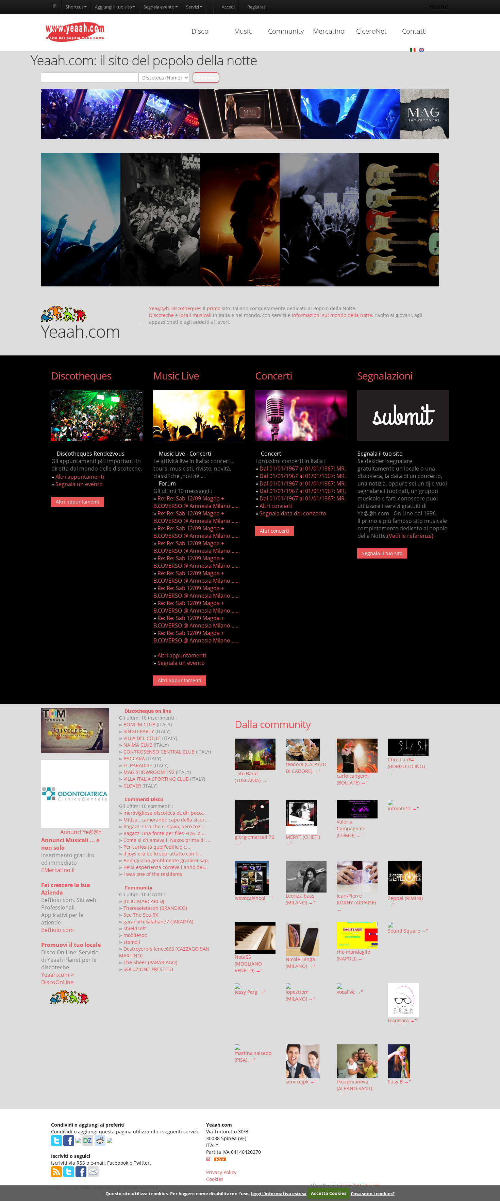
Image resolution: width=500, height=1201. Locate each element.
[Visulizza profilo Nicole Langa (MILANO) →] (306, 939)
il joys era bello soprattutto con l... (162, 853)
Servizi (192, 7)
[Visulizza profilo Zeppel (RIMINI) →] (408, 878)
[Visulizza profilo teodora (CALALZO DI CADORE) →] (306, 750)
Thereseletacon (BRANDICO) (155, 908)
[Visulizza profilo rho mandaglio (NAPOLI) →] (357, 935)
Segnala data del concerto (293, 513)
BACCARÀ (134, 758)
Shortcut (74, 7)
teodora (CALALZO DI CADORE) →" (306, 767)
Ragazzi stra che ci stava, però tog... (163, 826)
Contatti (414, 31)
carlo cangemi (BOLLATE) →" (353, 779)
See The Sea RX (140, 915)
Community (286, 31)
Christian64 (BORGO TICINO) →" (406, 766)
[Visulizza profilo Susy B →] (408, 1061)
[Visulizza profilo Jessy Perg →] (255, 986)
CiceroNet (371, 31)
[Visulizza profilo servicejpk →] (306, 1061)
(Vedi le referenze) (410, 536)
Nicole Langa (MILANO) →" (300, 962)
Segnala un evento (79, 484)
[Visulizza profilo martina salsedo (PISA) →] (255, 1047)
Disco (200, 31)
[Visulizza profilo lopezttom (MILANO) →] (306, 986)
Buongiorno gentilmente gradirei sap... (167, 860)
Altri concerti (276, 506)
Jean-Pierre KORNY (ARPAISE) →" (356, 903)
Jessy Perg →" (250, 992)
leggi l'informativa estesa (278, 1193)
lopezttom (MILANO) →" (300, 995)
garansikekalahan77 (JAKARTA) (158, 921)
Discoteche (161, 315)
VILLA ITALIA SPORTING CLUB (156, 779)
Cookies (214, 1179)
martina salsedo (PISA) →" (253, 1056)
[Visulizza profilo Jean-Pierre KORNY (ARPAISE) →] (357, 877)
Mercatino (329, 31)
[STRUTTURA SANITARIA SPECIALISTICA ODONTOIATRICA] (75, 794)
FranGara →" (402, 1020)
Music (243, 31)
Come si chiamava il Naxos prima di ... (166, 840)
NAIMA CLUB (137, 745)
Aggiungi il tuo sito (113, 7)
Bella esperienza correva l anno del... (165, 867)
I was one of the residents (152, 874)
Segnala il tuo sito (382, 553)
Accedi (228, 7)
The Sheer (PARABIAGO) (150, 962)
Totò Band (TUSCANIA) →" (252, 776)
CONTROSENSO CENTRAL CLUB (159, 751)
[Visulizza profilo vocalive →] (357, 986)
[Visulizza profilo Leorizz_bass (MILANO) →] (306, 877)
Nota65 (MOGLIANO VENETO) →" (249, 964)
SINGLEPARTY (138, 731)
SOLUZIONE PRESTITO (148, 969)
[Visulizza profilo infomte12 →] (408, 802)
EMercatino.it (58, 870)
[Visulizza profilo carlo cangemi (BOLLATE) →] (357, 756)
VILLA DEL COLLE (142, 738)
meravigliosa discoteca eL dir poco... (164, 813)
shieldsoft (134, 928)
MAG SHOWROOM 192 (148, 772)
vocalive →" (350, 992)
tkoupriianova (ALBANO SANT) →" (354, 1088)
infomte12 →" (403, 808)
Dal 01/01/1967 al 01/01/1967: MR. (303, 468)
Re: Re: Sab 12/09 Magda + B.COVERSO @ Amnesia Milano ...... (196, 502)
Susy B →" (399, 1081)
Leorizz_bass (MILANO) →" (300, 899)
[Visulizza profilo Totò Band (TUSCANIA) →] (255, 754)
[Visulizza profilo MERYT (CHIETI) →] (306, 817)
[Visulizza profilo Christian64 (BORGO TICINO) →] (408, 747)
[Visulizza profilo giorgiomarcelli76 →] (255, 817)
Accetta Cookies (328, 1193)
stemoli (131, 942)
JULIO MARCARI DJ (143, 901)
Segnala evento (159, 7)
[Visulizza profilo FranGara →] (408, 1000)
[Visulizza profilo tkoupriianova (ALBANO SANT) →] (357, 1061)
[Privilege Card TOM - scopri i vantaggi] (75, 730)
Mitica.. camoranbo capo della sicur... (166, 819)
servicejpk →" (301, 1081)
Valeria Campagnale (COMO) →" (351, 828)
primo (213, 308)
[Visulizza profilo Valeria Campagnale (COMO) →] (357, 809)
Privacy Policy (221, 1172)
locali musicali (195, 315)
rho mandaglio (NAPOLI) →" (353, 955)
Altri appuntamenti (79, 476)
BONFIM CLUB (139, 724)
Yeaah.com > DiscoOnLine (57, 978)
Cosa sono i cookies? (373, 1193)
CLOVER (132, 785)
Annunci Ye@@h (81, 832)
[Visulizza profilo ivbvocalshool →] (255, 878)
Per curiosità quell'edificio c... (156, 847)
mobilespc (135, 935)
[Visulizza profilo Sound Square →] (408, 925)
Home (439, 6)
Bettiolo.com (57, 930)
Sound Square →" (408, 931)
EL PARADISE (137, 765)
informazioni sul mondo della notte (332, 315)
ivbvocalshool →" (254, 898)
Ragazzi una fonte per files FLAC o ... (164, 833)
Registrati (256, 7)
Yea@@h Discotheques (175, 308)
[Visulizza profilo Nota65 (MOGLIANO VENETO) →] (255, 938)
